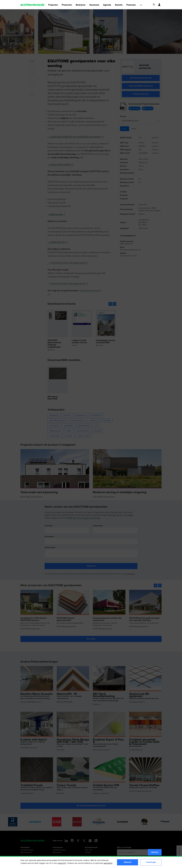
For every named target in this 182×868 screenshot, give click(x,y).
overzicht (62, 863)
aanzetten (108, 863)
